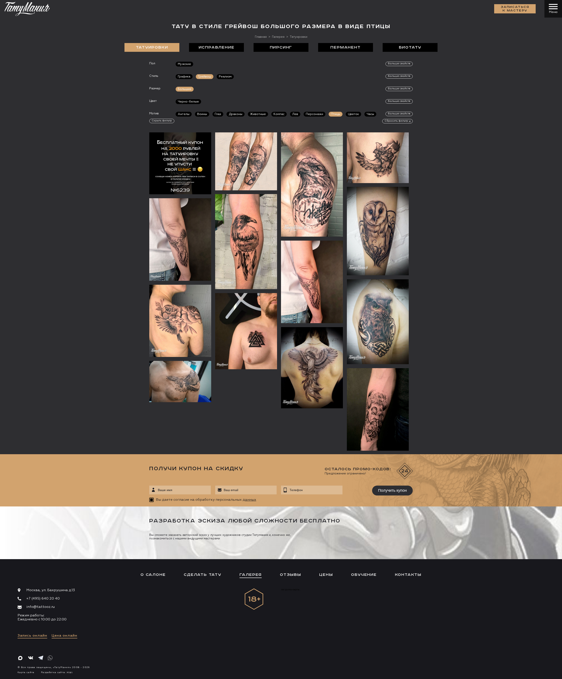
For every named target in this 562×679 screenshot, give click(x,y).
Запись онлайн (32, 636)
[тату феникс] (312, 367)
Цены (326, 575)
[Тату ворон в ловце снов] (246, 241)
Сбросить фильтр (396, 121)
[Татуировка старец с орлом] (378, 409)
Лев (295, 114)
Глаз (218, 114)
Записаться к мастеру (515, 8)
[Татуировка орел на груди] (180, 381)
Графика (184, 76)
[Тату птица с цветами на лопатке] (180, 321)
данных (249, 500)
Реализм (225, 76)
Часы (370, 114)
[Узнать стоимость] (199, 142)
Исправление (216, 47)
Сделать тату (202, 575)
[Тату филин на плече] (378, 321)
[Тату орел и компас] (246, 161)
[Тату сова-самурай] (378, 157)
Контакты (408, 575)
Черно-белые (188, 101)
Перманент (345, 47)
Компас (279, 114)
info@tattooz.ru (40, 607)
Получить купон (392, 490)
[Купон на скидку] (180, 163)
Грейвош (204, 76)
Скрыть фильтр (162, 120)
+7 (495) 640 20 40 (43, 598)
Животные (258, 114)
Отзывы (290, 575)
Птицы (335, 114)
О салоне (153, 575)
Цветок (353, 114)
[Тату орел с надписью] (312, 184)
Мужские (184, 64)
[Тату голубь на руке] (180, 239)
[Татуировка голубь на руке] (312, 282)
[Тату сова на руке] (378, 231)
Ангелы (183, 114)
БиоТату (410, 47)
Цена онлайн (64, 636)
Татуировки (152, 47)
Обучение (363, 575)
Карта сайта (26, 672)
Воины (202, 114)
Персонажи (314, 114)
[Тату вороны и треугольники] (246, 331)
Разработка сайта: (57, 672)
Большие (184, 89)
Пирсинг (281, 47)
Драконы (235, 114)
